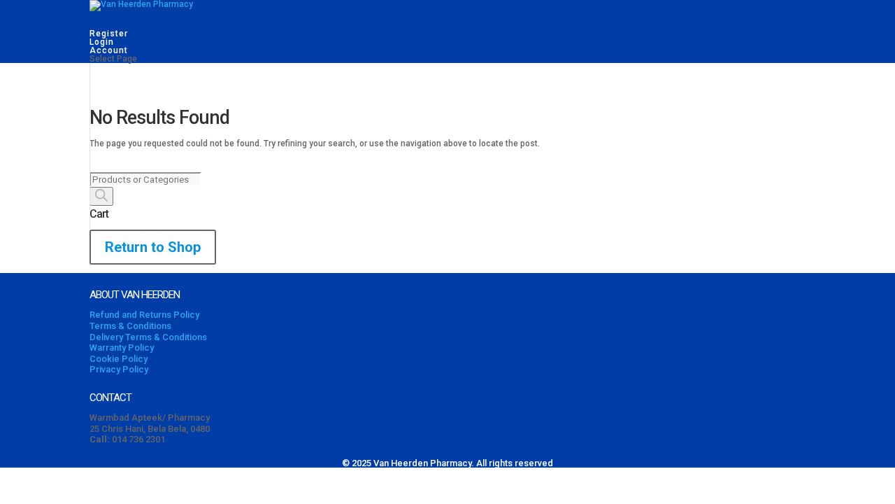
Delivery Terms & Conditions (148, 337)
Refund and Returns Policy (144, 314)
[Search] (101, 196)
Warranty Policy (122, 347)
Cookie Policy (119, 359)
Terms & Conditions (130, 326)
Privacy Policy (119, 369)
